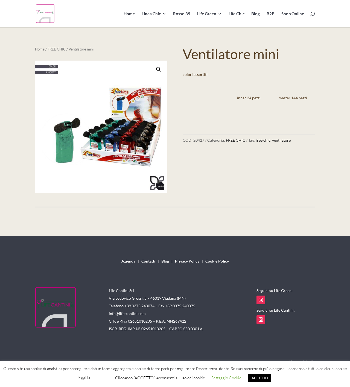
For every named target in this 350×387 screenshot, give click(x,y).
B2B (271, 14)
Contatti (148, 261)
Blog (255, 14)
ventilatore (281, 140)
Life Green (206, 14)
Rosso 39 (181, 14)
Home (129, 14)
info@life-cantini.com (127, 313)
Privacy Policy (187, 261)
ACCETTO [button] (260, 378)
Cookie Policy (217, 261)
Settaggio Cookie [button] (226, 377)
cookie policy (102, 377)
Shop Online (292, 14)
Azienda (128, 261)
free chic (263, 140)
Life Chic (236, 14)
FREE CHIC (57, 49)
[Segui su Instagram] (260, 300)
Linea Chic (151, 14)
